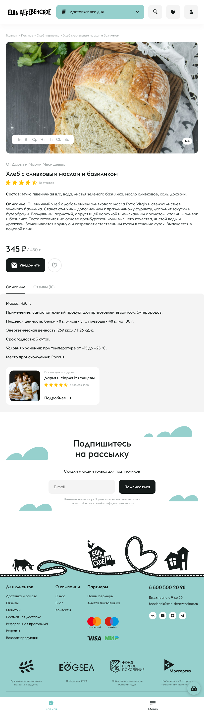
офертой (78, 503)
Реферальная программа (27, 624)
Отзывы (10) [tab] (43, 287)
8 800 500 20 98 (167, 587)
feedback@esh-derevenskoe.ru (173, 604)
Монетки (13, 610)
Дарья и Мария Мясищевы (69, 378)
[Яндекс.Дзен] (172, 615)
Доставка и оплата (21, 596)
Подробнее (55, 398)
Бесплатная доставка (23, 617)
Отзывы (12, 603)
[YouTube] (162, 615)
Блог (59, 603)
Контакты (63, 610)
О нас (60, 596)
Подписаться (137, 487)
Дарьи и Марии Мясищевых (38, 164)
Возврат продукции (22, 638)
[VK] (152, 615)
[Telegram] (182, 615)
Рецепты (13, 631)
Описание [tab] (15, 287)
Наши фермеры (100, 596)
